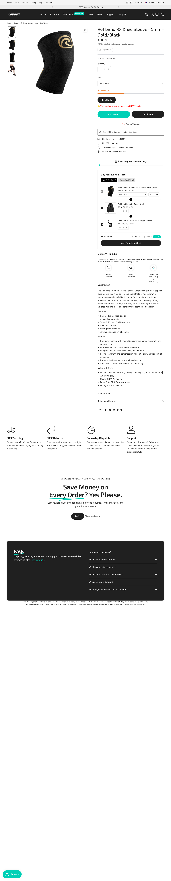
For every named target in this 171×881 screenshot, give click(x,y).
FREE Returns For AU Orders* (85, 7)
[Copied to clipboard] (121, 409)
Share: (100, 410)
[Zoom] (85, 30)
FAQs (17, 3)
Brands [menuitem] (53, 14)
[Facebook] (127, 2)
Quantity (101, 64)
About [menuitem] (100, 14)
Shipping (112, 44)
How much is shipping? (100, 552)
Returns (9, 3)
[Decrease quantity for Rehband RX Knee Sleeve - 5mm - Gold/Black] (100, 69)
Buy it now (148, 114)
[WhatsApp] (117, 409)
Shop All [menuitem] (122, 14)
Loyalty (33, 3)
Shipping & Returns (107, 401)
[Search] (146, 14)
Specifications (105, 393)
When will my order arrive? (102, 559)
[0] (162, 14)
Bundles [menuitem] (67, 14)
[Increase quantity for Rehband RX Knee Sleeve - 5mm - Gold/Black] (108, 69)
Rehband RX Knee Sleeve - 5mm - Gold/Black (138, 187)
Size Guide (107, 100)
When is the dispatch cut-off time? (106, 574)
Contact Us (49, 3)
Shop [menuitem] (41, 14)
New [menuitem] (90, 14)
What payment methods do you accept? (108, 589)
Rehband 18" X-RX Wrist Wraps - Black (135, 220)
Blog (40, 3)
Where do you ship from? (101, 582)
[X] (110, 409)
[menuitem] (10, 2)
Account (25, 3)
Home (9, 23)
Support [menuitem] (110, 14)
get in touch (38, 560)
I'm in (77, 516)
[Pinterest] (113, 409)
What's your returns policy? (102, 567)
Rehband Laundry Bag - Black (131, 204)
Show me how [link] (91, 516)
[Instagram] (131, 2)
